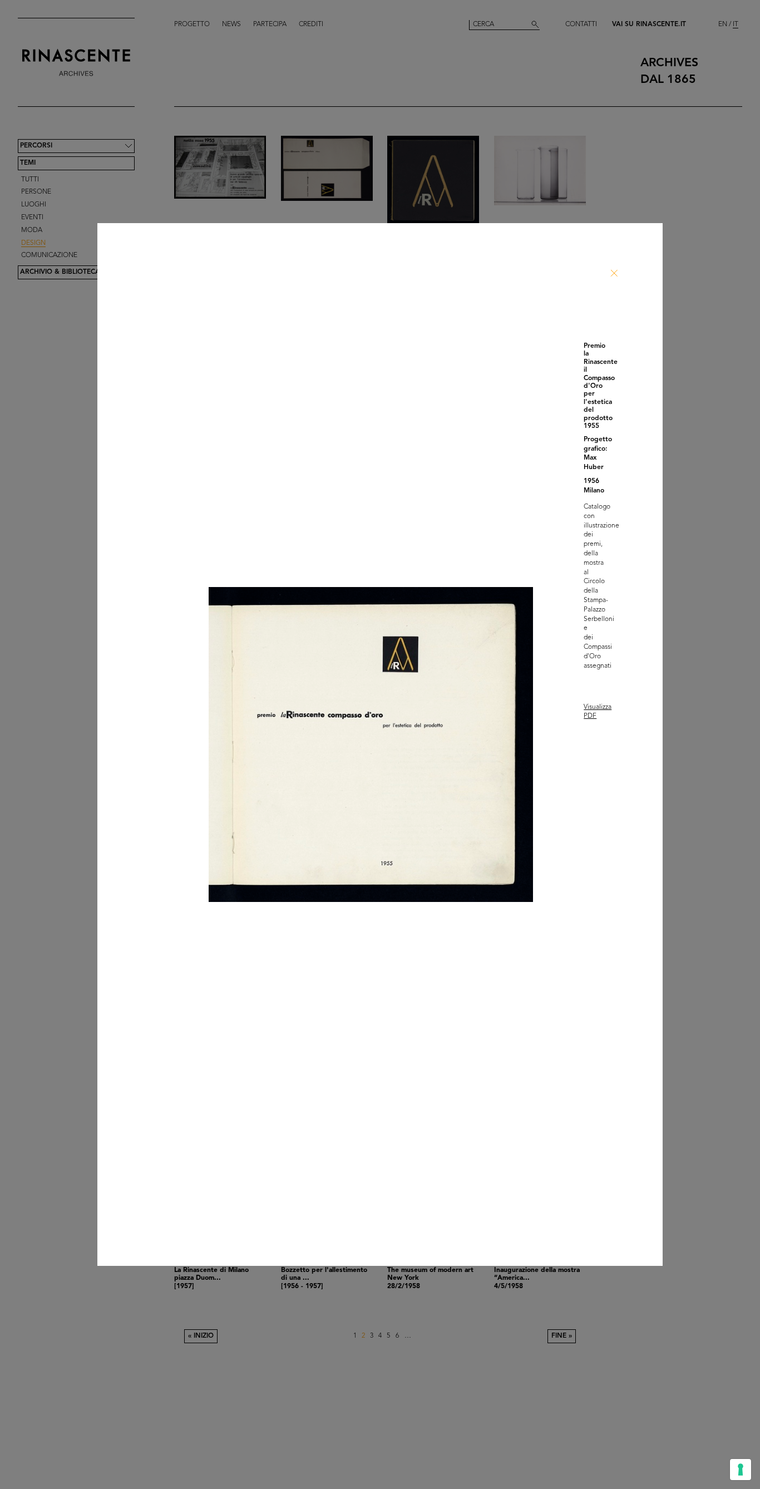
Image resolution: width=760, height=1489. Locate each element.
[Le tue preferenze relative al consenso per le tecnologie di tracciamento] (740, 1469)
